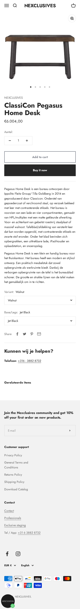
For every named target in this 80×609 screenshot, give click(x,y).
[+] (27, 140)
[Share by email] (39, 334)
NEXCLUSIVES (13, 98)
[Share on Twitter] (24, 334)
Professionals (12, 518)
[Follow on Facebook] (7, 554)
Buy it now (40, 170)
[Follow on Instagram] (18, 554)
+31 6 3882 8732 (29, 533)
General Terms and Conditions (16, 464)
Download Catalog (16, 489)
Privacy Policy (13, 455)
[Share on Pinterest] (31, 334)
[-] (9, 140)
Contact (9, 511)
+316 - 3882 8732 (29, 361)
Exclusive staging (15, 525)
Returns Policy (13, 474)
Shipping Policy (14, 482)
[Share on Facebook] (17, 334)
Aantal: (8, 132)
